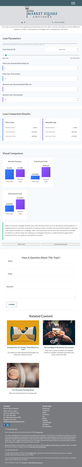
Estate (44, 412)
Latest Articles (46, 422)
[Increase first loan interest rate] (77, 67)
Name (10, 261)
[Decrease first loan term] (77, 80)
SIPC (35, 453)
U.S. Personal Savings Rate (23, 390)
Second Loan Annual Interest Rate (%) (17, 84)
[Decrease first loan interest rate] (77, 69)
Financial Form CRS (12, 429)
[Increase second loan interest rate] (77, 88)
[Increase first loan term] (77, 77)
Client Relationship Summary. (36, 462)
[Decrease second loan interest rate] (77, 90)
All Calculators (47, 426)
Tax (43, 416)
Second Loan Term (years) (13, 95)
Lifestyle (45, 420)
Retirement (46, 408)
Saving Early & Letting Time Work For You (23, 348)
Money (44, 418)
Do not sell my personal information (37, 447)
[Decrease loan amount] (77, 50)
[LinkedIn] (22, 22)
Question (9, 287)
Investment (46, 410)
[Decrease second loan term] (77, 101)
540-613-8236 (59, 22)
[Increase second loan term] (77, 98)
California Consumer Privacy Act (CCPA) (55, 445)
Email (10, 274)
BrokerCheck (39, 432)
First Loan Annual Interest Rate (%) (16, 63)
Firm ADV (24, 462)
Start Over (21, 244)
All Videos (45, 424)
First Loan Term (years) (11, 74)
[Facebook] (24, 22)
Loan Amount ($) (9, 49)
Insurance (45, 414)
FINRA (30, 453)
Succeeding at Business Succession (59, 347)
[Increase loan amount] (77, 48)
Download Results (60, 244)
